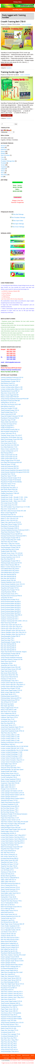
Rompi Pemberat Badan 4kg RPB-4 (11, 603)
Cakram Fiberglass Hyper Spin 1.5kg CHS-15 (13, 632)
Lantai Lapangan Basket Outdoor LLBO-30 (12, 794)
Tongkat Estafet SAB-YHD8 (8, 551)
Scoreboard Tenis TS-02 (7, 719)
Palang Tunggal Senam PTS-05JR (10, 460)
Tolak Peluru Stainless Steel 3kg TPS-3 (12, 991)
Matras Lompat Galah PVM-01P (10, 396)
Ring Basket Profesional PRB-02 (10, 418)
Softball (3, 169)
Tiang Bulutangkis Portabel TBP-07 (10, 636)
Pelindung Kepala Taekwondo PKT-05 (11, 563)
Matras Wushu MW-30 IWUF (9, 941)
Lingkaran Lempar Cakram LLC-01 (10, 819)
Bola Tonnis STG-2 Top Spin (8, 711)
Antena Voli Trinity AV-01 (7, 874)
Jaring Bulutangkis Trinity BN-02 (10, 1051)
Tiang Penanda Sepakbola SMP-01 (10, 1003)
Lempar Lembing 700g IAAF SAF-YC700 (12, 748)
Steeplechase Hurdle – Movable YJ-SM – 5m (13, 499)
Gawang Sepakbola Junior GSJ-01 (10, 557)
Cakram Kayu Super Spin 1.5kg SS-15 (11, 626)
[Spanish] (11, 130)
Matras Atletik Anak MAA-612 (9, 422)
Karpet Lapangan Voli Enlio (8, 962)
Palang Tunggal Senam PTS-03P (10, 825)
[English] (1, 130)
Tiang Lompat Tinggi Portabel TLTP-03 (11, 690)
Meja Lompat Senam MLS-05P (9, 385)
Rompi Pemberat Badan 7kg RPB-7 (11, 609)
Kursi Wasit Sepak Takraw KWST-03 (11, 978)
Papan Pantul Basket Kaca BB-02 (10, 802)
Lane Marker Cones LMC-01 (9, 931)
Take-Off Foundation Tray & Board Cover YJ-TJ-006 (15, 507)
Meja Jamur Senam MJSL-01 (9, 509)
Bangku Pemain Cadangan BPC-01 (10, 966)
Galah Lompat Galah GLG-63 (9, 456)
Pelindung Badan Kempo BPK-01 (10, 806)
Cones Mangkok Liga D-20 (8, 765)
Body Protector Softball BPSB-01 (10, 877)
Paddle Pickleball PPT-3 (7, 427)
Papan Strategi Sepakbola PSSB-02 (11, 779)
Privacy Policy (27, 1058)
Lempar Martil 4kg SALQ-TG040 (10, 549)
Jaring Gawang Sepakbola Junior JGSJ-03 (13, 584)
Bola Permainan (5, 155)
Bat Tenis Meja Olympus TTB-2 (9, 812)
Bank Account (25, 1055)
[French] (3, 130)
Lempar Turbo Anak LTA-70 (8, 433)
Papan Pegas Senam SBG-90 (9, 1011)
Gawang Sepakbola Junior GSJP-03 (11, 582)
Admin (18, 24)
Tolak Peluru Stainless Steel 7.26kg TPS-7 (12, 997)
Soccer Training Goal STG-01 (9, 885)
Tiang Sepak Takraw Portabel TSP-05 (11, 524)
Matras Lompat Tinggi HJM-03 (9, 970)
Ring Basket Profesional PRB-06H (10, 400)
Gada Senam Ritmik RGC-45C (9, 675)
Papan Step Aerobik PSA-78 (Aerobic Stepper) (14, 651)
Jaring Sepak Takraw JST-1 (8, 694)
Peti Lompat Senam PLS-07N (9, 505)
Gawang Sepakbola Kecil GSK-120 (10, 916)
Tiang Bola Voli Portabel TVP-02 (9, 845)
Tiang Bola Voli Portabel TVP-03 (9, 588)
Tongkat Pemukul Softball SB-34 (10, 945)
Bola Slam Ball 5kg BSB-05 (8, 646)
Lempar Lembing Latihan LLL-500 (10, 735)
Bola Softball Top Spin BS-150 (9, 949)
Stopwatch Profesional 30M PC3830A (11, 1018)
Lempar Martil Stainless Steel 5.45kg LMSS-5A (14, 839)
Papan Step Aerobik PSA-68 (8, 671)
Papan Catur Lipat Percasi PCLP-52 (11, 522)
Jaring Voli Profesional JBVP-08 (9, 468)
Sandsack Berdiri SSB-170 (8, 935)
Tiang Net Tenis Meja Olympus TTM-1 (11, 901)
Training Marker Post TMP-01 (9, 1007)
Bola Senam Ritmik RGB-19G (9, 489)
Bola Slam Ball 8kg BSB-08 (8, 576)
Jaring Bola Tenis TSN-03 (8, 474)
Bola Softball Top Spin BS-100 (9, 951)
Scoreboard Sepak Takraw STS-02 (10, 986)
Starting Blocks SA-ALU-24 (8, 402)
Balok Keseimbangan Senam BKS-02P (12, 847)
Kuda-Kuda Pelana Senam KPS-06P (11, 669)
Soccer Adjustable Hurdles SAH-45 (10, 930)
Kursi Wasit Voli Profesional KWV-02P (11, 462)
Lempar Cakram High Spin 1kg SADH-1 (12, 686)
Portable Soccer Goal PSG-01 (9, 891)
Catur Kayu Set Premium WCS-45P (11, 404)
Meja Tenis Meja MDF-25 (8, 559)
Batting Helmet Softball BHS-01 (9, 943)
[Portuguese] (7, 130)
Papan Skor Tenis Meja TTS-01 (9, 1030)
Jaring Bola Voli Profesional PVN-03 (11, 1026)
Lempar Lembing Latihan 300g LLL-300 (11, 387)
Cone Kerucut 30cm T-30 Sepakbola (11, 1013)
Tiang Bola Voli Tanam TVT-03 (9, 800)
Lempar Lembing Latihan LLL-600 (10, 736)
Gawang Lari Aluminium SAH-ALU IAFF (12, 742)
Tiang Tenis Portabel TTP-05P (9, 408)
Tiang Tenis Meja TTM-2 (7, 638)
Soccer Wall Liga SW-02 (7, 908)
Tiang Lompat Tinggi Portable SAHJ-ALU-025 (13, 829)
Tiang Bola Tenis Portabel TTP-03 (10, 590)
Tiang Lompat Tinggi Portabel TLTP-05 (11, 1001)
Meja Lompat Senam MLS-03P (9, 860)
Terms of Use (5, 1055)
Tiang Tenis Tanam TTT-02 (8, 483)
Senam (3, 165)
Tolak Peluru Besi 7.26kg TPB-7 (9, 1040)
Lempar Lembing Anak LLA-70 (9, 451)
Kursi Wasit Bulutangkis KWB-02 (10, 982)
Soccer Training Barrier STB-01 (9, 903)
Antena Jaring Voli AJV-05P (8, 414)
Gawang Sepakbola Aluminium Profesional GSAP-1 (15, 530)
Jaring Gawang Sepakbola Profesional (11, 586)
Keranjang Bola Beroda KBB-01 (9, 858)
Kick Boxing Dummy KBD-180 (9, 922)
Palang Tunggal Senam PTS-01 (9, 868)
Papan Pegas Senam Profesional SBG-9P (12, 924)
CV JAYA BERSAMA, (5, 1060)
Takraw (3, 170)
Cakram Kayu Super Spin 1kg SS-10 (11, 628)
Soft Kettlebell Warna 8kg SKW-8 (10, 568)
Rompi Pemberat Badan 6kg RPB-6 (11, 607)
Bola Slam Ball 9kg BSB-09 (8, 574)
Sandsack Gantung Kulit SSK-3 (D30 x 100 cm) (14, 621)
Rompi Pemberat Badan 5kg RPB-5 (11, 605)
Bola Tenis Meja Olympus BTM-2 (10, 937)
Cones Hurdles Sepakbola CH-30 (10, 926)
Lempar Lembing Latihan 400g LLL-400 (11, 389)
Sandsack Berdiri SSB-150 (8, 933)
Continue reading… (6, 65)
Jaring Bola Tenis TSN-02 (8, 485)
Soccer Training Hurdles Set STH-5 (10, 928)
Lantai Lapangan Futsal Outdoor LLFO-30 (12, 792)
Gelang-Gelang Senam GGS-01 (10, 773)
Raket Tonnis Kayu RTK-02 (8, 661)
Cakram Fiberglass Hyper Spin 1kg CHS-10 (13, 634)
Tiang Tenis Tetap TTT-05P (8, 420)
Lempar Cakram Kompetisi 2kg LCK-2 (11, 758)
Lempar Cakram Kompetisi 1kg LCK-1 (11, 762)
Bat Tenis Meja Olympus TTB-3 (9, 1024)
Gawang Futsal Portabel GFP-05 (10, 655)
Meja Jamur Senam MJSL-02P (9, 393)
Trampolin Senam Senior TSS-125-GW (11, 553)
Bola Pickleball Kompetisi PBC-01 (10, 429)
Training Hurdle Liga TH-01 (12, 72)
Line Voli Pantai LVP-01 (7, 870)
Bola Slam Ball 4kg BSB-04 (8, 648)
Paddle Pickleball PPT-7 (7, 425)
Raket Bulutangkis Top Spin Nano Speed (12, 769)
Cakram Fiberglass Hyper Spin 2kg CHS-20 (13, 630)
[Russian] (9, 130)
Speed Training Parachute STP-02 (10, 887)
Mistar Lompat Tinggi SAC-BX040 (10, 692)
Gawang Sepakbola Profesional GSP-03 (12, 377)
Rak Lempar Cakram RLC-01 (9, 856)
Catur (2, 157)
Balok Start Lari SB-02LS (8, 904)
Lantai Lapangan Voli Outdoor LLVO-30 (11, 791)
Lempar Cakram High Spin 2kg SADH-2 (12, 682)
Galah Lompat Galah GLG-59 (9, 458)
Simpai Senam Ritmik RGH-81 (9, 677)
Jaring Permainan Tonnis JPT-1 (9, 593)
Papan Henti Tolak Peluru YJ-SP (10, 818)
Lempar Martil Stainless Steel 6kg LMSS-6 (12, 837)
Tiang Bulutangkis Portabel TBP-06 (10, 653)
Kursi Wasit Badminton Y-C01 (9, 447)
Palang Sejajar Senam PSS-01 (9, 910)
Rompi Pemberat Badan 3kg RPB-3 (11, 601)
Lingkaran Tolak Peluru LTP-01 (9, 717)
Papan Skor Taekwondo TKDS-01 (10, 976)
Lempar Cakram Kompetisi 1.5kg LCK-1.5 (12, 760)
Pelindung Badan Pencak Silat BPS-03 (11, 534)
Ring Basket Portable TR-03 (8, 816)
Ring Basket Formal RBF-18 (9, 987)
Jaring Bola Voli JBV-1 (7, 597)
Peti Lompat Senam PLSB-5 (8, 443)
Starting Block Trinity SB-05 (8, 897)
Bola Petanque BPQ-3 (7, 453)
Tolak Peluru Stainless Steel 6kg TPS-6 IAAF (13, 955)
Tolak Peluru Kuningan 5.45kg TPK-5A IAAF (13, 823)
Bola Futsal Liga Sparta (7, 704)
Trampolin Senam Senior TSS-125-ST (11, 435)
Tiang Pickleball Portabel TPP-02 (10, 410)
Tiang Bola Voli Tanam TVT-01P (9, 864)
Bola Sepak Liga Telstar (7, 705)
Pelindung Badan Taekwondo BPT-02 (11, 698)
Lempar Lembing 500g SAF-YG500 (10, 539)
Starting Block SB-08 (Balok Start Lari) (11, 437)
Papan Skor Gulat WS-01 (8, 974)
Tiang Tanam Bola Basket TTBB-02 (10, 532)
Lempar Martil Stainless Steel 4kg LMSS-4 (12, 843)
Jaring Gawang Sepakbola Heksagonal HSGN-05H (15, 470)
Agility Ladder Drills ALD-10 (8, 879)
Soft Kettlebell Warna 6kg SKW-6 (10, 570)
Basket (3, 151)
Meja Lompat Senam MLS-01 (9, 914)
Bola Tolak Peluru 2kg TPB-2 (9, 1038)
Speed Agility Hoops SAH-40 (9, 763)
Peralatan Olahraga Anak (8, 161)
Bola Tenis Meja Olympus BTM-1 (10, 939)
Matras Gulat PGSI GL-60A (8, 1028)
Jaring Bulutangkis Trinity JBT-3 (9, 680)
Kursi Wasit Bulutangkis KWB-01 (10, 528)
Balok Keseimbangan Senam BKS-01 (11, 906)
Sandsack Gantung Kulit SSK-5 (9, 617)
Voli (2, 176)
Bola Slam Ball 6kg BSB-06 (8, 644)
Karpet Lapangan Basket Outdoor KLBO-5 (12, 798)
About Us (13, 1055)
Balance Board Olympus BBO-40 (10, 565)
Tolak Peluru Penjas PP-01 (8, 999)
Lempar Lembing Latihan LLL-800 (10, 740)
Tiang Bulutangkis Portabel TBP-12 (10, 561)
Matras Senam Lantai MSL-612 (9, 449)
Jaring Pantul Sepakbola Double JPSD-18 (12, 731)
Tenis (2, 172)
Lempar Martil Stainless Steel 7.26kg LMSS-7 (13, 835)
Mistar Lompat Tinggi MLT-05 (9, 512)
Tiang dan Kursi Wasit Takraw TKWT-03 (12, 555)
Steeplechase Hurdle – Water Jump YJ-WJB (13, 501)
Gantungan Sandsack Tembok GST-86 (11, 659)
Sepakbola (8, 68)
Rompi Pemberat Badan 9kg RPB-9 (11, 613)
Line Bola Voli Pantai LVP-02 (8, 424)
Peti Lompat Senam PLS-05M (9, 503)
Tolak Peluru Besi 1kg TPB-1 (9, 733)
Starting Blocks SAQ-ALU (8, 744)
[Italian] (6, 130)
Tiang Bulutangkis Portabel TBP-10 (10, 537)
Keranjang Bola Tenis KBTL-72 (9, 487)
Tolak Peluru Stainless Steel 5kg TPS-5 (12, 995)
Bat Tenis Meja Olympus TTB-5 (9, 808)
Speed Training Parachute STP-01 (10, 889)
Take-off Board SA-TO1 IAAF (9, 702)
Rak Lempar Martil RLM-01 (8, 850)
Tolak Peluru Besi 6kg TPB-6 (9, 1042)
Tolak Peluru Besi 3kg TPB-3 (9, 1047)
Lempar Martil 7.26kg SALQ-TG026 (11, 545)
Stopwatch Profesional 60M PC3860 (11, 1016)
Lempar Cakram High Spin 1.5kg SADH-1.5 (13, 684)
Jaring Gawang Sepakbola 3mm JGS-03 (12, 1022)
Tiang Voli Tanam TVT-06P (8, 464)
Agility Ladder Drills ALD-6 (8, 881)
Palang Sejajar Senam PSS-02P (10, 831)
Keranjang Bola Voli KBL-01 (8, 833)
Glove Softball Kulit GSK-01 (8, 713)
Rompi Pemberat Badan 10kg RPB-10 (11, 615)
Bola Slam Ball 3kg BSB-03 (8, 649)
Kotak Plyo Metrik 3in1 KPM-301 (10, 445)
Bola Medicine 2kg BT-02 (8, 406)
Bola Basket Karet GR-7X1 (8, 514)
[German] (4, 130)
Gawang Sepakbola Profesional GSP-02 (12, 516)
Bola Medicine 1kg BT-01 (8, 383)
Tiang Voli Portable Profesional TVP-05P (12, 416)
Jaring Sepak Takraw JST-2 (8, 725)
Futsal (2, 159)
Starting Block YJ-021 (7, 495)
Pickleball (3, 163)
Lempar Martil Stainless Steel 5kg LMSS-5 (12, 841)
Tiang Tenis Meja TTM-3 (7, 640)
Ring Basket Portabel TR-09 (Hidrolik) (11, 481)
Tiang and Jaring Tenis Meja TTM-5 (10, 767)
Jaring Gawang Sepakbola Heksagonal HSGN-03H (15, 472)
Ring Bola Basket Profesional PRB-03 (11, 595)
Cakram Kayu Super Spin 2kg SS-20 (11, 624)
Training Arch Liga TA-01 (7, 920)
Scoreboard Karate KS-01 (8, 1032)
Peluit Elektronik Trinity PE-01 (9, 1014)
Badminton (4, 149)
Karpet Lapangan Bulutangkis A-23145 (11, 959)
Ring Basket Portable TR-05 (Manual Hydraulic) (14, 814)
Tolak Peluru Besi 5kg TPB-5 (9, 1044)
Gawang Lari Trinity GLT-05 (8, 872)
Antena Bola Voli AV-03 (7, 912)
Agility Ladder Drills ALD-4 (8, 787)
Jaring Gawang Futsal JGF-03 (9, 899)
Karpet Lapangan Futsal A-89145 (10, 957)
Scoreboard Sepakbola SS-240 (9, 804)
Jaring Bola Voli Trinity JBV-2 (9, 721)
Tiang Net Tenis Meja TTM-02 (9, 866)
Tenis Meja (4, 174)
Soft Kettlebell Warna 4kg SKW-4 (10, 572)
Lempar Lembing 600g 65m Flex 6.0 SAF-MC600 (14, 746)
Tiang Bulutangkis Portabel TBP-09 (10, 547)
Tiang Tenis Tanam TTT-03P (8, 476)
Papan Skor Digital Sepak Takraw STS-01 (12, 984)
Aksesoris (3, 145)
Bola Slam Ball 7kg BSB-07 (8, 578)
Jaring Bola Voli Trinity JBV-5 (9, 665)
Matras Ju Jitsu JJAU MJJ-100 (9, 518)
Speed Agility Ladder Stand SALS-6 (10, 893)
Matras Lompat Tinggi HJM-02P (10, 395)
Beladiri (3, 153)
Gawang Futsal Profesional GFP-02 (11, 379)
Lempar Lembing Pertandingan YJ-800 (11, 756)
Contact (19, 1055)
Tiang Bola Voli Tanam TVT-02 (9, 862)
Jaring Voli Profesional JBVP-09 (9, 466)
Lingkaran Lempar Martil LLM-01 (10, 715)
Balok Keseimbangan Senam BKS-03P (12, 439)
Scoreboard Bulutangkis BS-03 (9, 968)
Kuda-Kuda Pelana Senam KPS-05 (10, 729)
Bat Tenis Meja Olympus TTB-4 (9, 810)
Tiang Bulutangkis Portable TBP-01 (10, 381)
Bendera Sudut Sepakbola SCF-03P (11, 781)
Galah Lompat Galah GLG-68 (9, 454)
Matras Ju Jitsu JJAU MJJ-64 (9, 520)
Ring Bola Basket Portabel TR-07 (10, 599)
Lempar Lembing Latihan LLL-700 (10, 738)
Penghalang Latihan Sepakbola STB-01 (12, 1005)
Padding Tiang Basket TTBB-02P (10, 493)
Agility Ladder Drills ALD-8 (8, 785)
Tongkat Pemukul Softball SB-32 (10, 947)
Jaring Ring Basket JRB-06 (8, 592)
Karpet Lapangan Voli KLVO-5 (9, 796)
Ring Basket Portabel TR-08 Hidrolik (11, 480)
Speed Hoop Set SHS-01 (8, 895)
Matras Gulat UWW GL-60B (8, 709)
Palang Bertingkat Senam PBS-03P (10, 667)
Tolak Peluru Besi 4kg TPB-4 (9, 1045)
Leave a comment (26, 24)
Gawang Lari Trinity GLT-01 (8, 678)
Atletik (2, 147)
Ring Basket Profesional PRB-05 (10, 526)
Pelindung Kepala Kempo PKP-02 (10, 700)
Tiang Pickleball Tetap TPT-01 (9, 412)
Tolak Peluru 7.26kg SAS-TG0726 (10, 543)
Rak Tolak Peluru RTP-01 (8, 852)
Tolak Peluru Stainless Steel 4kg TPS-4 (12, 993)
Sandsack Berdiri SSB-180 (8, 580)
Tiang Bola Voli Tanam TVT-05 (9, 491)
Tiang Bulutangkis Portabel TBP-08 (10, 642)
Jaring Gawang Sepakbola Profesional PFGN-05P (15, 398)
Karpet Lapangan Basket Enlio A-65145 (12, 964)
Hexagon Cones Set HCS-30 (9, 789)
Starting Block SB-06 (6, 663)
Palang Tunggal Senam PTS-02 (9, 707)
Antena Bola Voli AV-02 (7, 989)
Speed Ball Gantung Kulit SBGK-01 (10, 883)
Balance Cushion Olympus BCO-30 (11, 566)
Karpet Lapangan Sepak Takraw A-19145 (12, 960)
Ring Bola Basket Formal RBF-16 (10, 391)
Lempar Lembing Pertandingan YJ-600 (11, 752)
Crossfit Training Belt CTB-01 (13, 21)
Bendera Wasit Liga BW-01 (8, 875)
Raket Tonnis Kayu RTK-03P (9, 622)
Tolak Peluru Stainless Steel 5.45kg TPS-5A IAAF (14, 821)
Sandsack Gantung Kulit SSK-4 (9, 619)
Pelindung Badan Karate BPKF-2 (10, 696)
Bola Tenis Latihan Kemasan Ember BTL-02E (13, 510)
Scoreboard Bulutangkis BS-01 (9, 1036)
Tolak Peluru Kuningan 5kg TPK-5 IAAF (12, 972)
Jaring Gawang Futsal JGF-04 (9, 1049)
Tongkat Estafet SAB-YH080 (9, 771)
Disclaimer (19, 1058)
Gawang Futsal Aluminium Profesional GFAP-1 (14, 536)
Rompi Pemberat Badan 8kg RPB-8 (11, 611)
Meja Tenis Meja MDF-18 (8, 723)
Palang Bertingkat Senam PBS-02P (10, 827)
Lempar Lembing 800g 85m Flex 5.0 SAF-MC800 (14, 750)
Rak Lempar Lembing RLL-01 (9, 854)
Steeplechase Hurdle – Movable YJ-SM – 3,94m (14, 497)
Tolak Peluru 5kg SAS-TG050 (9, 541)
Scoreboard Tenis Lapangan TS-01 (10, 1034)
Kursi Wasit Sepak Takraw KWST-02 (11, 980)
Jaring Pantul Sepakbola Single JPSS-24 (12, 727)
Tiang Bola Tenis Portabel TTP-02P (10, 688)
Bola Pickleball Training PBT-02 (9, 431)
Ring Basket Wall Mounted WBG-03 (11, 953)
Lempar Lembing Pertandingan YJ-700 (11, 754)
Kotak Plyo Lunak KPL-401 (8, 441)
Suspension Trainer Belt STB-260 (10, 783)
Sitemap (13, 1058)
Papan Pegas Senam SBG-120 (9, 1009)
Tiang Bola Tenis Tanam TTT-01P (10, 848)
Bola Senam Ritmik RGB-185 (9, 673)
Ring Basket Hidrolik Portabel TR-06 (11, 478)
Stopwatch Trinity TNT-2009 (8, 1020)
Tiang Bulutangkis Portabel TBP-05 (10, 775)
